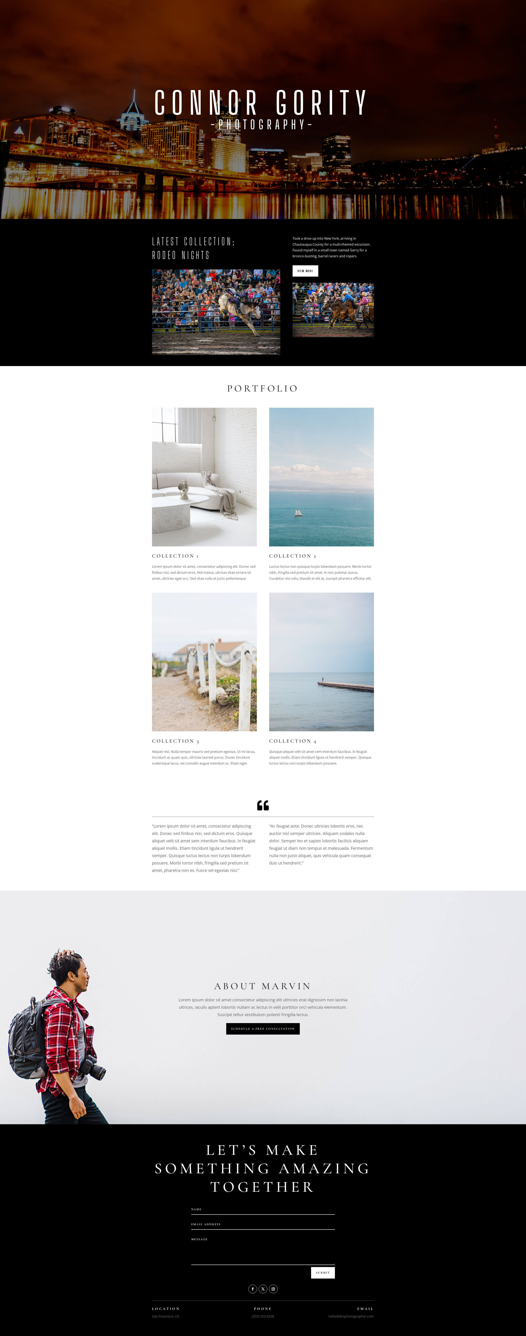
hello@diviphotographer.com (351, 1316)
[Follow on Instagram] (273, 1289)
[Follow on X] (263, 1289)
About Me (341, 8)
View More (305, 271)
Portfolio (359, 8)
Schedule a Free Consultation (263, 1028)
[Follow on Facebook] (252, 1289)
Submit (323, 1272)
